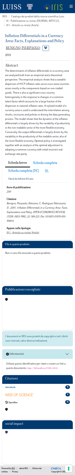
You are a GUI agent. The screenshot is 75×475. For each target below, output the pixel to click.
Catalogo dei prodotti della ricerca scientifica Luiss (37, 16)
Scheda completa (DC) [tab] (23, 171)
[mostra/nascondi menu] (71, 7)
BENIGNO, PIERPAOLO (23, 48)
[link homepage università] (52, 6)
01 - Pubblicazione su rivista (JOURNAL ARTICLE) (33, 21)
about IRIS (23, 469)
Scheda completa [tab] (45, 163)
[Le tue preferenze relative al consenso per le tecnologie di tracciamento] (68, 468)
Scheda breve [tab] (17, 163)
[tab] (47, 171)
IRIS (4, 16)
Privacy (15, 472)
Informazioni (16, 354)
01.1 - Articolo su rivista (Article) (22, 25)
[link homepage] (19, 6)
